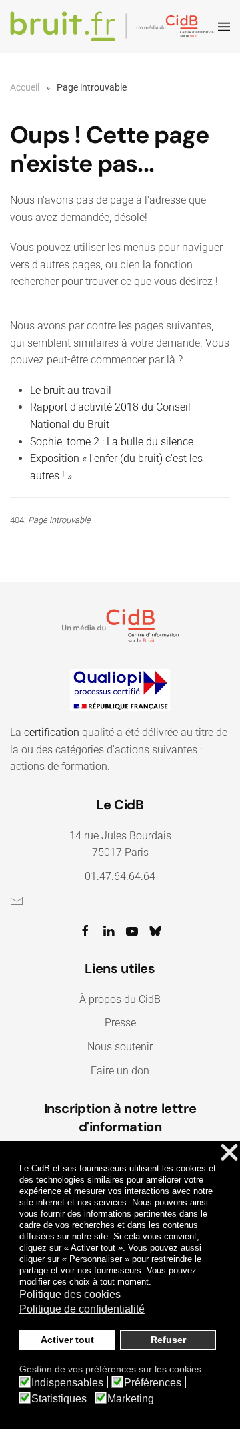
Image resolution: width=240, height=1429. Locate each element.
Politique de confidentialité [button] (82, 1309)
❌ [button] (229, 1153)
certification (51, 732)
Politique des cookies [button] (70, 1294)
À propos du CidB (120, 999)
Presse (120, 1022)
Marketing (130, 1399)
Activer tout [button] (67, 1339)
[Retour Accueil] (114, 26)
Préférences (152, 1383)
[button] (224, 26)
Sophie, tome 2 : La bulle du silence (111, 441)
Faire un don (120, 1070)
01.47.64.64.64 (120, 876)
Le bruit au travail (70, 390)
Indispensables (67, 1383)
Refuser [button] (168, 1339)
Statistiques (59, 1399)
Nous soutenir (120, 1046)
